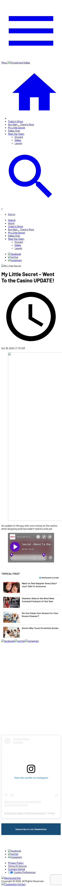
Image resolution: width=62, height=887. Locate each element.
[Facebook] (14, 253)
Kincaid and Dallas (13, 813)
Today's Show (15, 121)
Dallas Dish (14, 130)
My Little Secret (16, 127)
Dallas (18, 140)
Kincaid (19, 136)
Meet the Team (16, 133)
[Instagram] (15, 260)
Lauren (18, 143)
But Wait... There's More (21, 124)
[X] (13, 257)
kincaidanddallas (36, 813)
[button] (31, 587)
